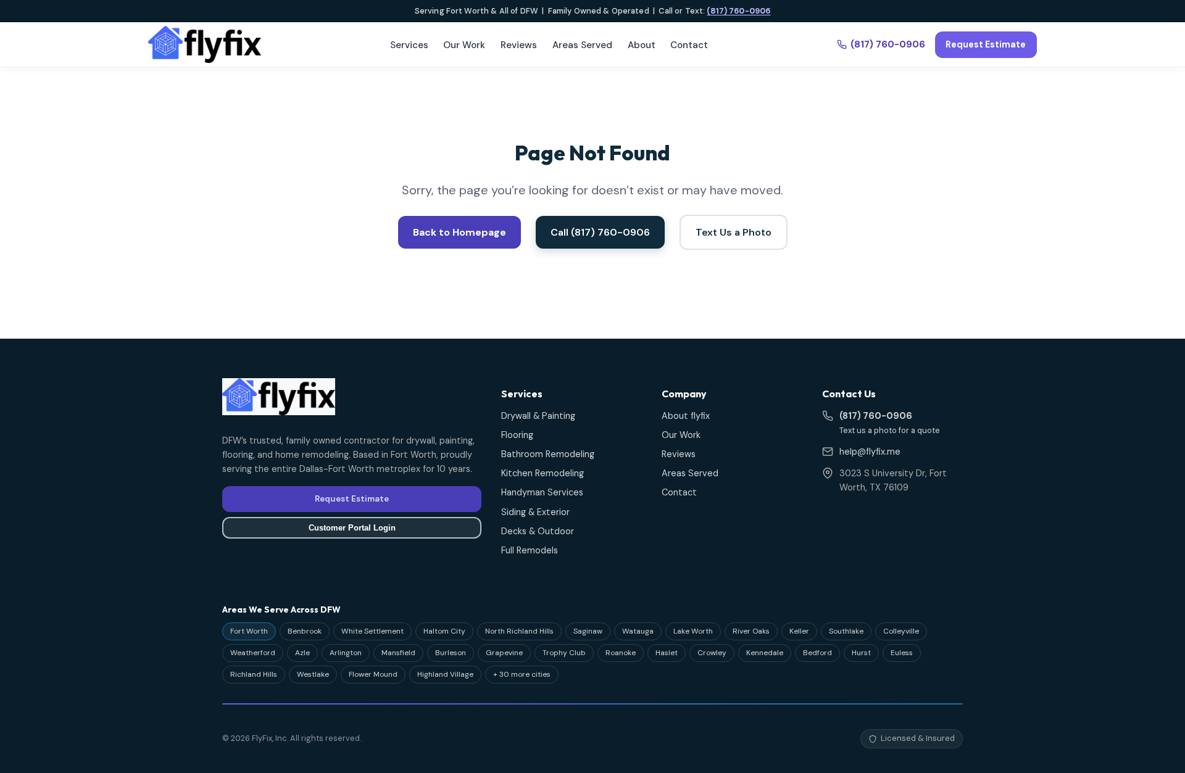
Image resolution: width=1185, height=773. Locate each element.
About (641, 45)
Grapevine (504, 653)
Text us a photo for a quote (889, 430)
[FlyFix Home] (204, 44)
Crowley (711, 653)
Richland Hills (253, 674)
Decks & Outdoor (537, 531)
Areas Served (582, 45)
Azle (302, 653)
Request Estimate (986, 44)
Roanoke (620, 653)
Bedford (817, 653)
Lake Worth (693, 631)
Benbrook (305, 631)
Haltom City (444, 631)
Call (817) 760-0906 (600, 232)
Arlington (346, 653)
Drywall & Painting (538, 415)
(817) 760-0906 (738, 11)
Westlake (313, 674)
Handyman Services (542, 492)
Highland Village (445, 674)
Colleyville (901, 631)
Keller (799, 631)
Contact (689, 45)
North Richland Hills (519, 631)
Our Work (464, 45)
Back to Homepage (459, 232)
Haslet (666, 653)
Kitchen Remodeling (542, 473)
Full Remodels (529, 550)
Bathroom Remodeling (547, 454)
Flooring (517, 434)
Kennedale (764, 653)
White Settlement (372, 631)
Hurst (861, 653)
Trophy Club (564, 653)
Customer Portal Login (352, 527)
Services (409, 45)
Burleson (450, 653)
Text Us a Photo (733, 232)
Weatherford (252, 653)
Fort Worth (249, 631)
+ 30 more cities (522, 674)
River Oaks (751, 631)
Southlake (846, 631)
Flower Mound (373, 674)
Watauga (638, 631)
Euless (902, 653)
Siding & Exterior (535, 512)
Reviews (519, 45)
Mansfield (398, 653)
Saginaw (587, 631)
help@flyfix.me (869, 451)
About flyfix (686, 415)
